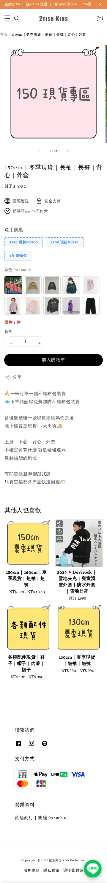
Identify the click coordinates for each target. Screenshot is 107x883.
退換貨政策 (73, 870)
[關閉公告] (100, 4)
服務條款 (31, 870)
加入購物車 (53, 359)
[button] (7, 18)
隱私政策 (51, 870)
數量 (8, 331)
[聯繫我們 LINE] (92, 868)
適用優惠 (13, 229)
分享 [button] (17, 377)
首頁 (3, 34)
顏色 (17, 269)
